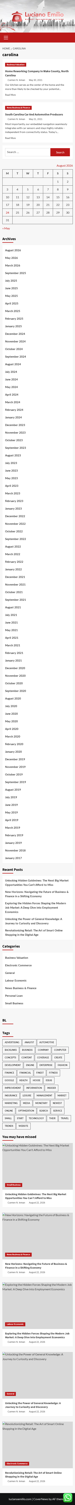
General (10, 973)
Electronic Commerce (18, 965)
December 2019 (15, 759)
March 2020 (12, 736)
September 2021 (15, 600)
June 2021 (11, 622)
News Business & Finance (18, 107)
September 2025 (15, 273)
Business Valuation (16, 64)
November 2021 (15, 584)
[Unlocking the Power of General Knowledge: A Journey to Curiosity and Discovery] (37, 1375)
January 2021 (13, 660)
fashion (62, 1065)
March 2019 (12, 827)
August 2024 (13, 364)
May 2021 (11, 630)
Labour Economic (16, 980)
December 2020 (15, 668)
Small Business (14, 1003)
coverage (43, 1058)
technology (36, 1118)
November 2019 (15, 767)
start (20, 1118)
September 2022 (15, 539)
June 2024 (11, 379)
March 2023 (12, 493)
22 (58, 204)
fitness (53, 1073)
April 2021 (11, 638)
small (8, 1118)
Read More (10, 95)
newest (57, 1103)
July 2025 (11, 280)
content (26, 1058)
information (34, 1088)
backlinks (11, 1050)
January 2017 (13, 858)
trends (9, 1126)
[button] (6, 37)
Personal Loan (14, 996)
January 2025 (13, 326)
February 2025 (14, 318)
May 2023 (11, 478)
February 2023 (14, 501)
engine (30, 1065)
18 (17, 204)
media (26, 1103)
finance (9, 1073)
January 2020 (13, 752)
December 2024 (15, 334)
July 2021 (11, 615)
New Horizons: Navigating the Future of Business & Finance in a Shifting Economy (37, 894)
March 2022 (12, 554)
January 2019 (13, 843)
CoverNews (40, 1499)
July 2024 (11, 372)
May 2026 (11, 258)
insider (51, 1088)
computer (60, 1050)
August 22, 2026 (37, 1202)
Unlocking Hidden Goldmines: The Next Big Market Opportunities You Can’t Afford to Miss (37, 882)
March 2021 (12, 645)
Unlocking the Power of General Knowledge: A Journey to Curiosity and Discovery (33, 921)
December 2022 (15, 516)
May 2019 (11, 812)
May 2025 (11, 296)
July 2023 (11, 463)
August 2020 (13, 698)
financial (25, 1073)
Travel (65, 1118)
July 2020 (11, 706)
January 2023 (13, 508)
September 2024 (15, 356)
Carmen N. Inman (16, 80)
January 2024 (13, 417)
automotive (46, 1042)
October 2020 (14, 683)
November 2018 (15, 850)
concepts (10, 1058)
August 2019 (13, 789)
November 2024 (15, 341)
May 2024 (11, 387)
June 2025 (11, 288)
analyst (29, 1042)
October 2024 (14, 349)
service (57, 1111)
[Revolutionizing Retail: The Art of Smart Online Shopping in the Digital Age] (37, 1445)
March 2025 (12, 311)
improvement (13, 1088)
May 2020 (11, 721)
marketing (11, 1103)
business (27, 1050)
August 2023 (13, 455)
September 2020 (15, 691)
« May (6, 228)
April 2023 (11, 486)
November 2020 (15, 676)
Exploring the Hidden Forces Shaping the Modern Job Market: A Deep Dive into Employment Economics (35, 907)
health (23, 1080)
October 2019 (14, 774)
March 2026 (12, 265)
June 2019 (11, 805)
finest (40, 1073)
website (23, 1126)
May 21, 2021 (35, 119)
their (52, 1118)
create (58, 1058)
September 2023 (15, 448)
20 (38, 204)
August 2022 (13, 546)
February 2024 (14, 410)
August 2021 (13, 607)
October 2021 (14, 592)
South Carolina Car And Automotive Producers (34, 114)
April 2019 (11, 820)
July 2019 (11, 797)
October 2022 (14, 531)
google (9, 1080)
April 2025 (11, 303)
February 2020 (14, 744)
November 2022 (15, 524)
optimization (26, 1111)
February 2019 (14, 835)
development (13, 1065)
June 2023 (11, 470)
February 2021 (14, 653)
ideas (49, 1080)
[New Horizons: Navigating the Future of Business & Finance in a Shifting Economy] (37, 1236)
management (44, 1096)
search (43, 1111)
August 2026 (13, 250)
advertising (12, 1042)
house (36, 1080)
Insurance (11, 1096)
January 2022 (13, 569)
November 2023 (15, 432)
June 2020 (11, 714)
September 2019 (15, 782)
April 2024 (11, 394)
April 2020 (11, 729)
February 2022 (14, 562)
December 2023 (15, 425)
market (62, 1096)
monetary (41, 1103)
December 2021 (15, 577)
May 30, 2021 (35, 80)
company (43, 1050)
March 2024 (12, 402)
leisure (27, 1096)
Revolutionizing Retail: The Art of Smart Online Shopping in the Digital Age (34, 932)
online (9, 1111)
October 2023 (14, 440)
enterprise (46, 1065)
